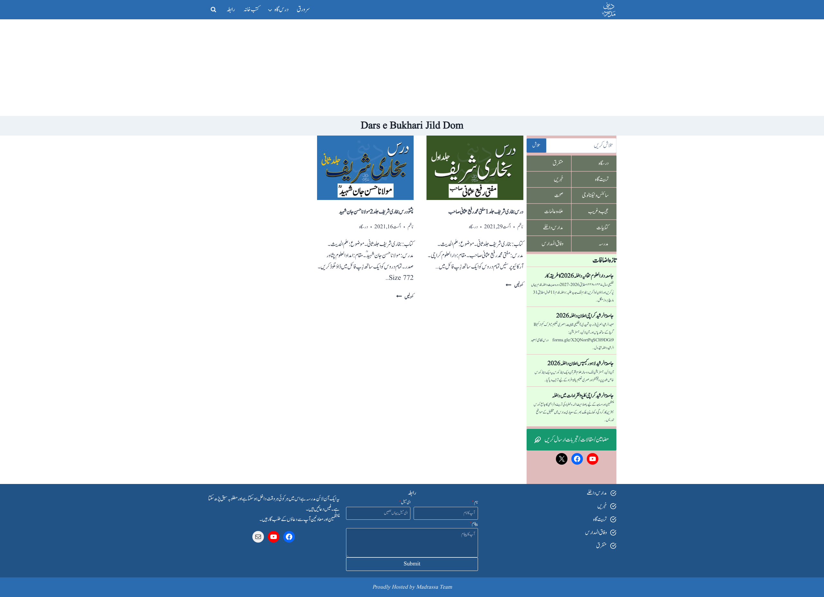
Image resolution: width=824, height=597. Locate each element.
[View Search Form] (213, 9)
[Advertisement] (412, 68)
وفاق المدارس (552, 243)
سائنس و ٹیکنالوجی (595, 195)
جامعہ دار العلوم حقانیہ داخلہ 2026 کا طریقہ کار (579, 275)
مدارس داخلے (553, 227)
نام (475, 502)
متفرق (558, 163)
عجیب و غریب (598, 211)
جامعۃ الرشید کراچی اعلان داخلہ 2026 (585, 315)
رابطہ (231, 9)
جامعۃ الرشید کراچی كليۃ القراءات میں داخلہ (583, 395)
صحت (558, 195)
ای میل (404, 502)
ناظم (520, 227)
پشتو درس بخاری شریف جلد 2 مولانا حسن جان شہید (376, 211)
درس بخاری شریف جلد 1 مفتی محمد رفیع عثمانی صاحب (485, 211)
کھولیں (514, 285)
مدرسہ (604, 243)
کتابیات (602, 227)
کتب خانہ (251, 9)
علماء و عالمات (553, 211)
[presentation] (474, 168)
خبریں (558, 179)
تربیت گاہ (602, 179)
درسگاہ (473, 227)
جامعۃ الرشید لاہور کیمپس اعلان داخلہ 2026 (581, 363)
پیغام (473, 523)
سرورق (303, 9)
